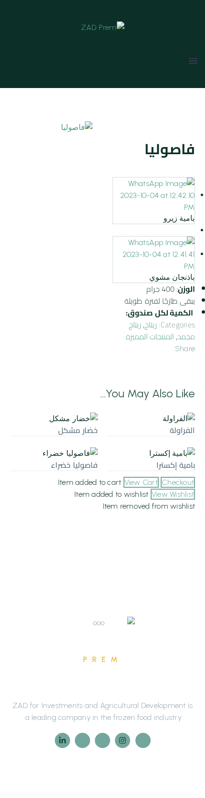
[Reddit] (174, 358)
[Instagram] (122, 740)
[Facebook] (165, 346)
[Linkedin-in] (62, 740)
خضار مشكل (77, 430)
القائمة (193, 61)
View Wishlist (173, 494)
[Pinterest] (136, 346)
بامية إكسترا (175, 465)
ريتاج (150, 324)
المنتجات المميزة (150, 336)
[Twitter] (150, 346)
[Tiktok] (102, 740)
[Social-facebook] (143, 740)
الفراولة (182, 430)
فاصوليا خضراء (74, 465)
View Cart (141, 482)
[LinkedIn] (189, 358)
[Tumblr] (122, 346)
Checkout (178, 482)
